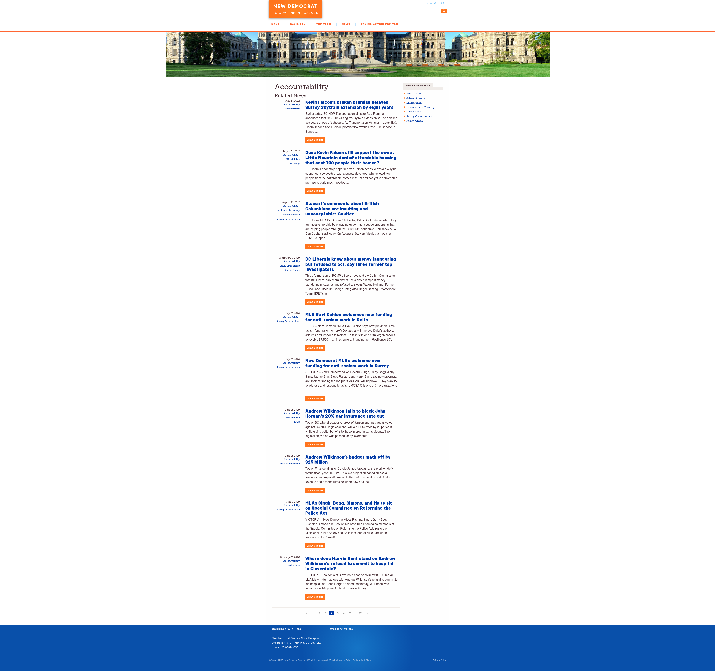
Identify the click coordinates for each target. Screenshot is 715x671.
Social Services (291, 215)
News (346, 24)
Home (275, 24)
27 (360, 613)
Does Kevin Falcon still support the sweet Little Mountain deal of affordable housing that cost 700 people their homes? (350, 157)
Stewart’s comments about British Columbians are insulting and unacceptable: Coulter (342, 208)
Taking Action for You (379, 24)
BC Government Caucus (295, 12)
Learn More (315, 140)
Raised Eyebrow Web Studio (358, 660)
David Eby (298, 24)
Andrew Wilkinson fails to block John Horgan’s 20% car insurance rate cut (345, 413)
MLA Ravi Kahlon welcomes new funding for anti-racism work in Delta (348, 317)
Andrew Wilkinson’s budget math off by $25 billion (348, 459)
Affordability (292, 159)
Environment (414, 102)
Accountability (291, 104)
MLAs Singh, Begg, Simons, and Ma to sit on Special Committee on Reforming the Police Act (348, 508)
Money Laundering (289, 266)
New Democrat (295, 6)
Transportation (291, 109)
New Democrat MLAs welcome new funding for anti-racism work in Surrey (347, 363)
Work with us (341, 628)
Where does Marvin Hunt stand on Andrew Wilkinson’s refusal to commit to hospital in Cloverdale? (350, 563)
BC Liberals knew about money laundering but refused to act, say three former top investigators (350, 264)
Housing (295, 163)
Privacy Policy (439, 660)
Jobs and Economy (289, 210)
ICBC (297, 422)
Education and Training (420, 107)
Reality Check (292, 270)
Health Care (293, 565)
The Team (323, 24)
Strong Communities (288, 219)
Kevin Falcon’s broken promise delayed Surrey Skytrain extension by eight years (349, 104)
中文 (443, 3)
